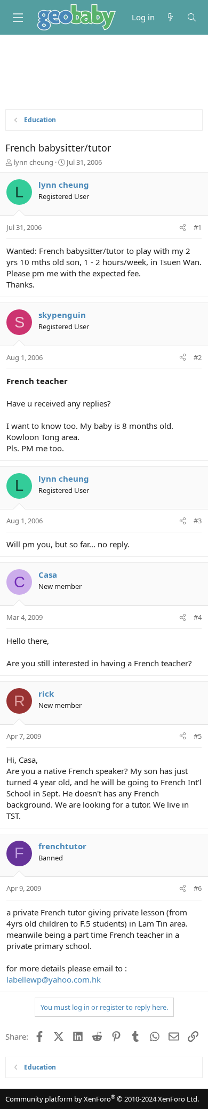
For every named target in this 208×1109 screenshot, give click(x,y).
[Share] (182, 227)
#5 (198, 736)
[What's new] (170, 17)
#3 (198, 520)
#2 (198, 357)
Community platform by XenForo (102, 1099)
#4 (198, 617)
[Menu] (17, 17)
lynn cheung (33, 162)
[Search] (191, 17)
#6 (198, 888)
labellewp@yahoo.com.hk (53, 979)
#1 (198, 227)
